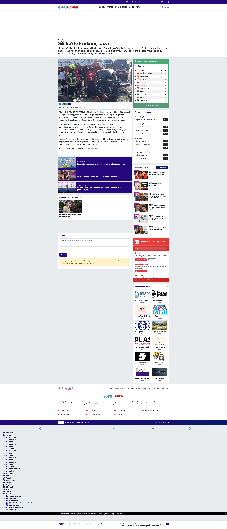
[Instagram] (65, 388)
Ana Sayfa (9, 433)
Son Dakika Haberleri (94, 414)
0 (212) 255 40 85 (141, 259)
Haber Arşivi (120, 414)
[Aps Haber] (68, 7)
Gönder (63, 255)
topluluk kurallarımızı (76, 261)
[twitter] (77, 428)
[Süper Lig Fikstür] (167, 112)
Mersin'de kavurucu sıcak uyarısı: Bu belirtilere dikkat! (70, 215)
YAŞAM (137, 7)
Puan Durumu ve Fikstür (152, 410)
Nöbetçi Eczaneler (65, 410)
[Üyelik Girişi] (167, 2)
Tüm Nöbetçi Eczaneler (152, 280)
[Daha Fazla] (69, 104)
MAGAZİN (110, 7)
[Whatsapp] (72, 388)
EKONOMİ (123, 7)
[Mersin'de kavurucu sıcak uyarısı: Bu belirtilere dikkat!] (70, 206)
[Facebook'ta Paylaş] (60, 104)
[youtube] (152, 428)
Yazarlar (9, 478)
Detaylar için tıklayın (151, 106)
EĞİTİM (167, 389)
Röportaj (9, 485)
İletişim (8, 491)
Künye (8, 489)
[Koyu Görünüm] (165, 7)
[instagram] (115, 428)
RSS (61, 422)
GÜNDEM (102, 7)
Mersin (60, 39)
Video (8, 476)
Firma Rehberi (11, 480)
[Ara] (162, 7)
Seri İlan (9, 482)
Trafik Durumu (120, 410)
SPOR (117, 7)
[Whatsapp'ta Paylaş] (66, 104)
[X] (62, 388)
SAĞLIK (131, 7)
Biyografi (9, 487)
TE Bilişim (166, 422)
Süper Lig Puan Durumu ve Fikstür (20, 503)
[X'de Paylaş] (63, 104)
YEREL (133, 389)
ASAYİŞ (116, 389)
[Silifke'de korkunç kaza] (95, 80)
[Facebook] (59, 388)
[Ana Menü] (168, 7)
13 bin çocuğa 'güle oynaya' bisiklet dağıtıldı (87, 524)
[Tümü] (167, 286)
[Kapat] (226, 513)
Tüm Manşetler (64, 414)
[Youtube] (69, 388)
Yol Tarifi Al (152, 259)
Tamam (119, 514)
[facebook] (39, 428)
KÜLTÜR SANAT (159, 389)
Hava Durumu (92, 410)
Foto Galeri (10, 473)
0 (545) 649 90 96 (141, 271)
